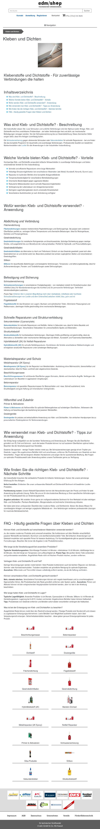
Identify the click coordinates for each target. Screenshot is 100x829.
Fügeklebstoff (69, 670)
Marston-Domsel (69, 706)
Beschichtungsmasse (30, 634)
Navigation (51, 25)
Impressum (11, 815)
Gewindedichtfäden (12, 251)
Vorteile (66, 815)
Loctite (23, 145)
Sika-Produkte (30, 760)
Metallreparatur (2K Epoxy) (15, 366)
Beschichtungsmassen (13, 376)
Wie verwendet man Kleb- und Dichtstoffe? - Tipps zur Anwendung (34, 106)
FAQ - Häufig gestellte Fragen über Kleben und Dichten (30, 112)
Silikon (70, 760)
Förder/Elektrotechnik (84, 815)
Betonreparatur (10, 386)
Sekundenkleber (56, 140)
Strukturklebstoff (70, 779)
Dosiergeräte (9, 417)
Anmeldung (30, 15)
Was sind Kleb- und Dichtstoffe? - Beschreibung (27, 96)
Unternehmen (52, 815)
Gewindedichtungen (12, 241)
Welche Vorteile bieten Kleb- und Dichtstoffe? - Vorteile (30, 99)
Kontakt (20, 15)
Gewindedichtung (69, 688)
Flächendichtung (30, 670)
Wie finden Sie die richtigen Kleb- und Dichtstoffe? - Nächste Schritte (35, 109)
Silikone (7, 264)
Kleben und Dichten (12, 31)
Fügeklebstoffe (10, 304)
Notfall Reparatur (69, 724)
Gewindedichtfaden (30, 688)
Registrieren (42, 15)
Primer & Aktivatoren (12, 407)
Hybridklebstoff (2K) (30, 706)
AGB (23, 815)
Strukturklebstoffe (11, 335)
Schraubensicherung (15, 140)
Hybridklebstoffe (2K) (12, 345)
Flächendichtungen (12, 229)
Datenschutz (36, 815)
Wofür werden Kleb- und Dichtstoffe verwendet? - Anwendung (32, 103)
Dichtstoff (30, 652)
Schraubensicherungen (13, 285)
